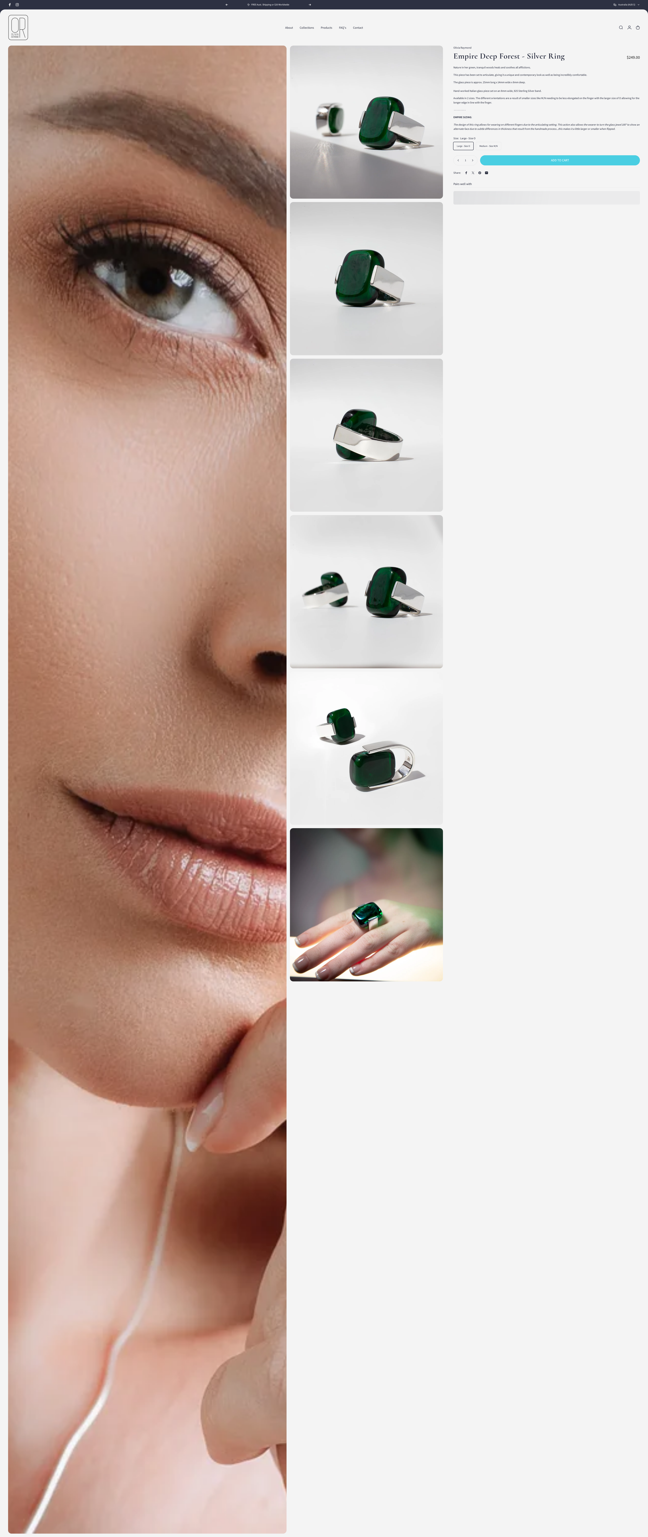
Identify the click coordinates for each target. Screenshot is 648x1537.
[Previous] (227, 4)
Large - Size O (463, 146)
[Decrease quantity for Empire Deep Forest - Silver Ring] (457, 160)
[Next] (310, 4)
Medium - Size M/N (488, 146)
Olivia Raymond (462, 47)
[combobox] (627, 4)
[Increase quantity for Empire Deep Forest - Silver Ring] (473, 160)
